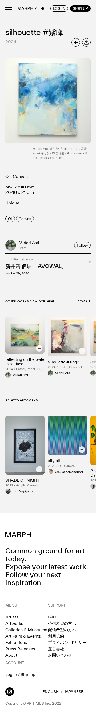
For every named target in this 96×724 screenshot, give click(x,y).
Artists (11, 617)
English (50, 692)
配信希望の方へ (62, 629)
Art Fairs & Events (23, 636)
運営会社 (56, 648)
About (11, 655)
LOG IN (59, 8)
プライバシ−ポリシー (67, 642)
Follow (82, 245)
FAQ (52, 617)
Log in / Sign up (20, 674)
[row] (10, 219)
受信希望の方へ (62, 623)
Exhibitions (16, 642)
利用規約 (56, 636)
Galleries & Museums (26, 629)
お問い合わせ (60, 655)
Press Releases (20, 648)
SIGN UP (80, 8)
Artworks (14, 623)
